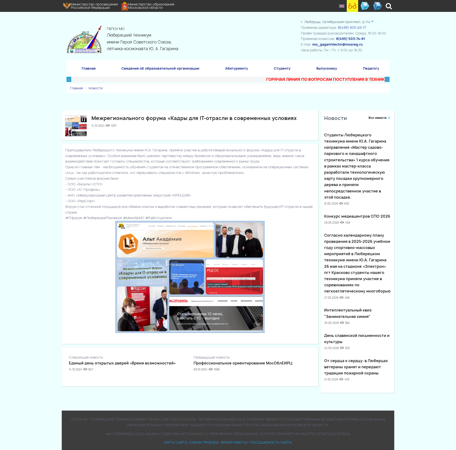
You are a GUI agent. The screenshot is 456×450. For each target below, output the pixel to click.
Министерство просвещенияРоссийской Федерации (94, 6)
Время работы (234, 442)
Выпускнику (326, 68)
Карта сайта (175, 442)
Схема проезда (204, 442)
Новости (96, 88)
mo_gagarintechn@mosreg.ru (337, 44)
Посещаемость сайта (271, 442)
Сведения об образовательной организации (160, 68)
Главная (88, 68)
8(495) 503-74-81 (350, 38)
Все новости (377, 118)
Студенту (282, 68)
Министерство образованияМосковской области (151, 6)
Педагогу (371, 68)
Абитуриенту (236, 68)
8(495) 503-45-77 (352, 27)
